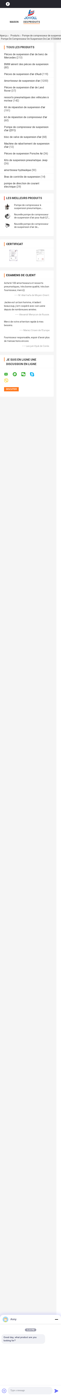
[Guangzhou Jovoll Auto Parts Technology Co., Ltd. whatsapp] (17, 374)
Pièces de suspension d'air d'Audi (22, 74)
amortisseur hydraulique (17, 170)
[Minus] (56, 1319)
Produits (15, 35)
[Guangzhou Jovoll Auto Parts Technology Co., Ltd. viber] (8, 381)
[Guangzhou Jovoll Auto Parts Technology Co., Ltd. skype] (34, 374)
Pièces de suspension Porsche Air (23, 153)
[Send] (56, 1390)
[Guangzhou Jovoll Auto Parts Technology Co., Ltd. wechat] (25, 374)
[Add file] (4, 1390)
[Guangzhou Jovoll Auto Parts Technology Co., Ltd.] (30, 14)
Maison (14, 22)
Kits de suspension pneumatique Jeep (25, 160)
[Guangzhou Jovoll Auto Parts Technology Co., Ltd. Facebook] (8, 4)
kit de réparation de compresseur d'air (25, 117)
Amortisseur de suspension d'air (22, 80)
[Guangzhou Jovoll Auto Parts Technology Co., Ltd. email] (8, 374)
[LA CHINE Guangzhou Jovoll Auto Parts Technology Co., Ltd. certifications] (13, 255)
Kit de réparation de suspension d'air (24, 107)
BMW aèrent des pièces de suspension (26, 64)
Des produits (31, 22)
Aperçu (3, 35)
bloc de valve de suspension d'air (22, 137)
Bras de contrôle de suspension (22, 176)
